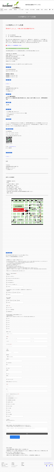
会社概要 (37, 9)
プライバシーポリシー (5, 466)
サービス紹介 (21, 9)
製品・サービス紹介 (5, 464)
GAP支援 (26, 9)
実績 (42, 9)
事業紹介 (15, 9)
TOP (1, 9)
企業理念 (10, 9)
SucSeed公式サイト (48, 462)
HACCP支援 (32, 9)
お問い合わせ (4, 465)
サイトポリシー (14, 466)
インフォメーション (15, 465)
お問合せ (46, 9)
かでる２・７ (8, 83)
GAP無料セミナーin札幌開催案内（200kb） (14, 45)
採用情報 (22, 465)
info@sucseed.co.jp (12, 146)
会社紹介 (5, 9)
